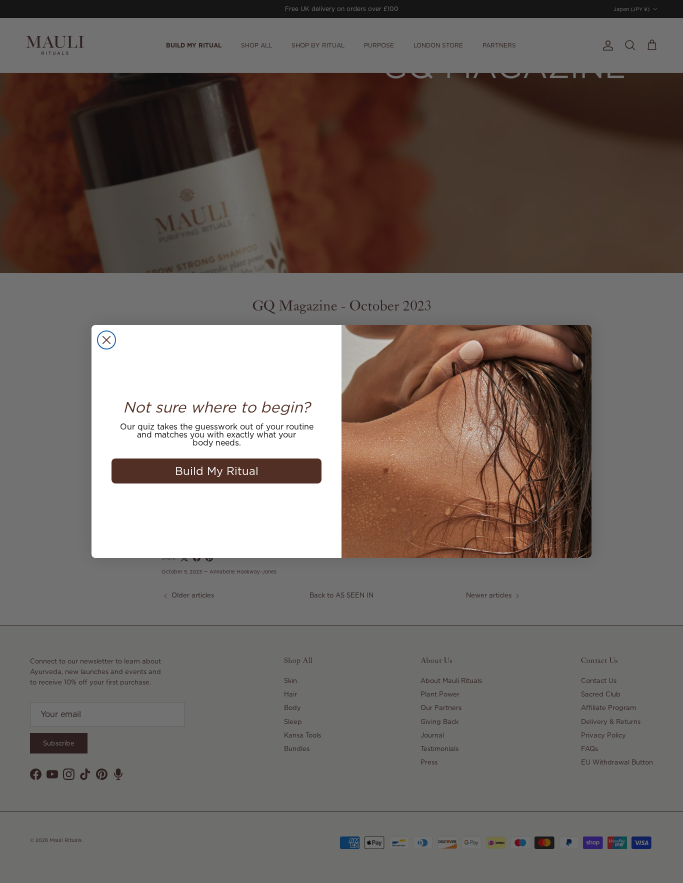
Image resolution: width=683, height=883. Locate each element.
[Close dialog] (107, 340)
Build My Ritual (216, 470)
